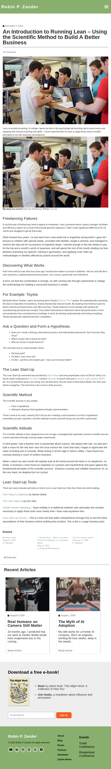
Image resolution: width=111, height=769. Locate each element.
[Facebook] (41, 749)
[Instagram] (23, 749)
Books (61, 745)
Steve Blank (53, 375)
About (61, 736)
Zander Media (64, 759)
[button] (106, 7)
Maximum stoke (9, 537)
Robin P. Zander (19, 6)
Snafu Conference (86, 745)
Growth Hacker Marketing (16, 507)
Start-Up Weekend (32, 209)
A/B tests (51, 379)
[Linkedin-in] (17, 749)
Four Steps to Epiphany (15, 494)
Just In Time (65, 300)
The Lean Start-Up (13, 501)
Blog (60, 740)
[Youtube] (11, 749)
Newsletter (63, 755)
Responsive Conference (86, 754)
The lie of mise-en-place (82, 537)
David (53, 209)
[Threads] (29, 749)
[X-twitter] (35, 749)
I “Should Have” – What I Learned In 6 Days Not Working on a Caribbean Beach (52, 540)
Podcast (62, 750)
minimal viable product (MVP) (90, 379)
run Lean (33, 379)
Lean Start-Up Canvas (15, 518)
